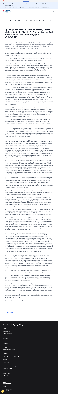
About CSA (5, 328)
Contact (5, 359)
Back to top (10, 312)
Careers (5, 347)
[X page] (11, 356)
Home (6, 19)
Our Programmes (7, 341)
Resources (5, 343)
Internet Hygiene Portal (8, 349)
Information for (6, 331)
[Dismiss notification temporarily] (54, 4)
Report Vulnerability (7, 368)
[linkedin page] (7, 356)
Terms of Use (6, 373)
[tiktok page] (18, 356)
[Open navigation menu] (53, 11)
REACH (4, 376)
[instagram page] (15, 356)
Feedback (5, 362)
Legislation (5, 338)
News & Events (13, 19)
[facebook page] (4, 356)
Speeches (20, 19)
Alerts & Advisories (7, 333)
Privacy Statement (7, 371)
